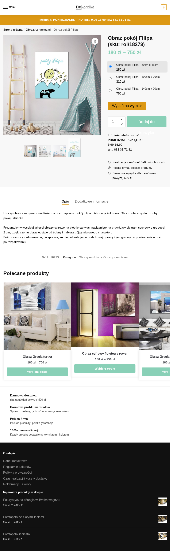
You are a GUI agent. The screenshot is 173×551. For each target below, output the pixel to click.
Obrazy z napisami (38, 29)
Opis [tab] (65, 201)
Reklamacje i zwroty (17, 484)
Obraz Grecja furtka (37, 356)
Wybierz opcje (37, 371)
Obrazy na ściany (90, 257)
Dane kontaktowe (15, 461)
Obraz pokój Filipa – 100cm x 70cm (138, 76)
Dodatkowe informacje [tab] (91, 201)
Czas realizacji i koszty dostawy (25, 478)
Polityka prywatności (17, 472)
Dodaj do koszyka (146, 123)
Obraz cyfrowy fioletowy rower (105, 353)
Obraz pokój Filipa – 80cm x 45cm (137, 64)
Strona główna (13, 29)
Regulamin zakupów (17, 467)
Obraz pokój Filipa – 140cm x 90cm (138, 88)
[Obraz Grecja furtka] (37, 316)
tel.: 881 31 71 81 (119, 19)
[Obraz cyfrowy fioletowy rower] (105, 314)
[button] (95, 41)
